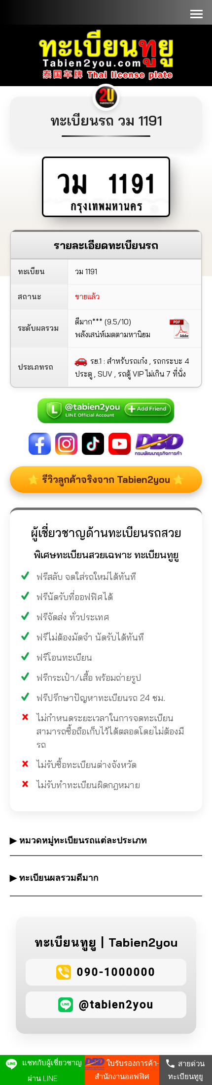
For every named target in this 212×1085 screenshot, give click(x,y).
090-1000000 (116, 972)
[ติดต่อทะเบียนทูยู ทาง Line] (106, 405)
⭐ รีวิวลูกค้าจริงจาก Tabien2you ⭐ (106, 479)
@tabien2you (116, 1004)
